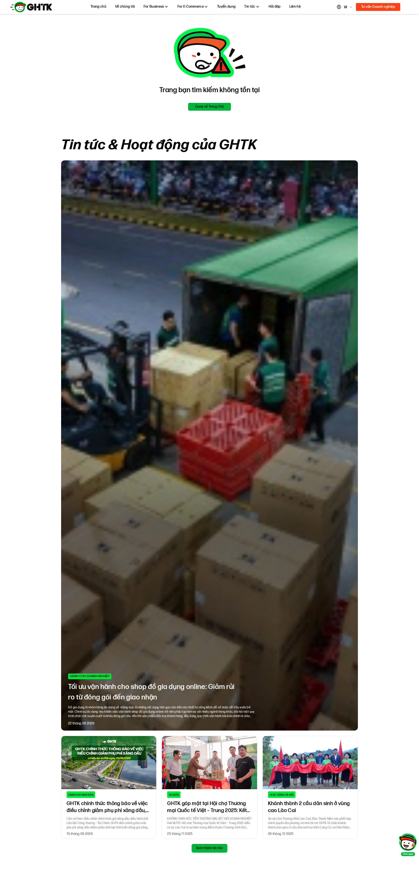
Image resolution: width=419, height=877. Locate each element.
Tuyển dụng (226, 7)
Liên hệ (295, 7)
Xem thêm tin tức (209, 848)
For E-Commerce (190, 7)
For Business (154, 7)
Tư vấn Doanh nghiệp (378, 7)
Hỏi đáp (275, 7)
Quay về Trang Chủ (209, 107)
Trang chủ (98, 7)
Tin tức (249, 7)
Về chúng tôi (125, 7)
